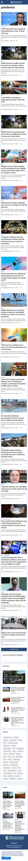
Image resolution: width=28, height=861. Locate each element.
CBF (5, 743)
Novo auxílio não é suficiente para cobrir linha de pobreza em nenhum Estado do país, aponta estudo (14, 524)
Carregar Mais (14, 649)
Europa (14, 751)
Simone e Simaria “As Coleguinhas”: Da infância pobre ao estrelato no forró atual (18, 709)
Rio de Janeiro (7, 767)
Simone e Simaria (12, 770)
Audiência (6, 740)
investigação (12, 779)
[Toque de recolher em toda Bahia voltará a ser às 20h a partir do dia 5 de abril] (14, 476)
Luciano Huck (19, 756)
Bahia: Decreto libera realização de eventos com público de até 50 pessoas (14, 205)
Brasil (20, 740)
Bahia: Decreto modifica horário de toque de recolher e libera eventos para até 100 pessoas (13, 65)
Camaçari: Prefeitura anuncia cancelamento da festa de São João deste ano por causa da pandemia (12, 240)
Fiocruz (5, 754)
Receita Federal (13, 765)
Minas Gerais (17, 759)
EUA (14, 748)
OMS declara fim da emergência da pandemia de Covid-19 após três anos (13, 31)
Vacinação (20, 773)
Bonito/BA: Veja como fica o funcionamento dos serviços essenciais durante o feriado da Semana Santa (13, 453)
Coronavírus (6, 745)
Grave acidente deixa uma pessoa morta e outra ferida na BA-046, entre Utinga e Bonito (13, 679)
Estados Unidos (7, 751)
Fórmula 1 (18, 754)
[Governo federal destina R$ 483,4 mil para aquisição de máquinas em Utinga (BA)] (6, 699)
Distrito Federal (7, 748)
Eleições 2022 (20, 748)
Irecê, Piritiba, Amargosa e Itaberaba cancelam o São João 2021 (12, 100)
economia (17, 776)
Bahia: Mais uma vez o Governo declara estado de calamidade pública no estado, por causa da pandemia (13, 313)
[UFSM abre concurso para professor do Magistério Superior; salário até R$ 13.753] (6, 689)
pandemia (20, 779)
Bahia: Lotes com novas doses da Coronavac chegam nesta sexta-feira (13, 635)
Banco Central (13, 740)
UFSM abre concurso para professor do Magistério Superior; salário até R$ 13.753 (18, 689)
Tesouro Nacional (7, 773)
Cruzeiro (13, 745)
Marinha (9, 759)
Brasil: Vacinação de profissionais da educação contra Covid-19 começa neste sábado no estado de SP (13, 277)
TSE (19, 770)
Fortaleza (11, 754)
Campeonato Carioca (12, 743)
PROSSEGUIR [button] (6, 858)
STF (19, 767)
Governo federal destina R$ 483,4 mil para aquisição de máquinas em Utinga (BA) (18, 699)
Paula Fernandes (14, 762)
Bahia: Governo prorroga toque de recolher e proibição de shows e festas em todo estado (13, 134)
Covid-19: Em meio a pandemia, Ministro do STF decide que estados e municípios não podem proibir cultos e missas (13, 382)
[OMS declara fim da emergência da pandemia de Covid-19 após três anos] (14, 18)
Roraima (14, 767)
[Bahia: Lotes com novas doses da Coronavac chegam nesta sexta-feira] (14, 622)
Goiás (5, 756)
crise (5, 776)
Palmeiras (6, 762)
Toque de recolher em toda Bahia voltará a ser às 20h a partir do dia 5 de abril (14, 489)
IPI (13, 756)
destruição (10, 776)
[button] (2, 2)
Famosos (21, 751)
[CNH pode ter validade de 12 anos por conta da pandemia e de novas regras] (14, 335)
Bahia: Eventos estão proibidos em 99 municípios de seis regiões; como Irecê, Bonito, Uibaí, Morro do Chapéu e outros (13, 169)
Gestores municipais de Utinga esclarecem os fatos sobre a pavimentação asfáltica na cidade (8, 824)
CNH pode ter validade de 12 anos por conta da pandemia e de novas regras (13, 347)
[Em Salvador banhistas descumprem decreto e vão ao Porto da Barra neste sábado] (14, 405)
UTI (15, 773)
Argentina (16, 737)
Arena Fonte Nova (7, 737)
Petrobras (6, 765)
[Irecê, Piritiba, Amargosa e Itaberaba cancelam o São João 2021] (14, 87)
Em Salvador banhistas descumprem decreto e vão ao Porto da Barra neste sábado (12, 418)
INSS (10, 756)
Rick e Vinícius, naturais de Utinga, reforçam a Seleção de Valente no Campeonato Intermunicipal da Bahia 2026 (17, 721)
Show (5, 770)
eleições (5, 779)
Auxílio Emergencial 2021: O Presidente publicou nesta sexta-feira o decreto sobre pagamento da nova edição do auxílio (14, 560)
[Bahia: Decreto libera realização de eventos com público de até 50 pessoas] (14, 192)
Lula (5, 759)
